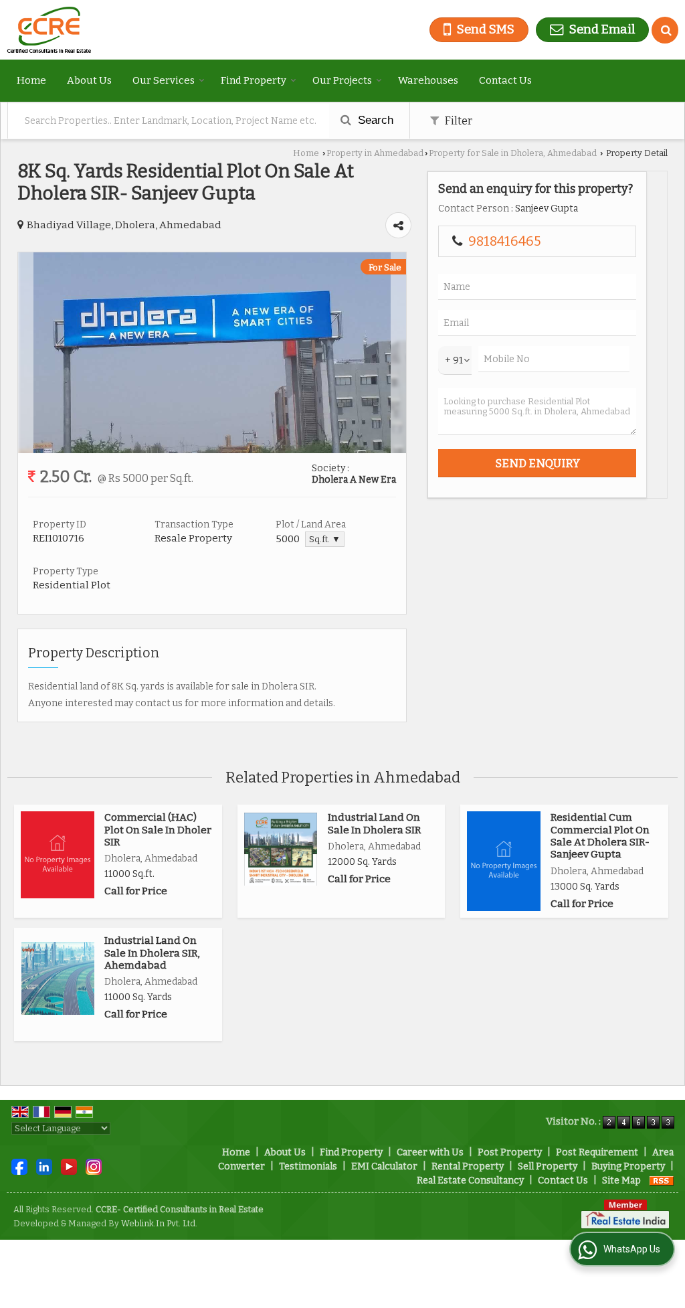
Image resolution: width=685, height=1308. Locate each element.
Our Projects (342, 80)
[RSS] (662, 1180)
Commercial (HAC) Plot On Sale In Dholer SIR (157, 829)
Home (31, 80)
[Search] (665, 30)
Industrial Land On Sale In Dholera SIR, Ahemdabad (151, 952)
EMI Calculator (384, 1166)
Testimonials (308, 1166)
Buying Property (628, 1166)
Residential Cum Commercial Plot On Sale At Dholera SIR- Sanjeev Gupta (600, 835)
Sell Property (547, 1166)
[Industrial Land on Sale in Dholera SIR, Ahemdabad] (57, 978)
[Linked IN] (44, 1165)
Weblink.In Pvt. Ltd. (159, 1223)
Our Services (163, 80)
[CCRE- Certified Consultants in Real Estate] (49, 30)
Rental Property (467, 1166)
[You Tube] (69, 1165)
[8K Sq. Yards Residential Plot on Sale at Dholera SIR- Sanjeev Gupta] (212, 450)
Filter (457, 120)
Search (374, 120)
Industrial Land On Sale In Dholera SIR (374, 823)
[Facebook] (19, 1165)
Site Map (621, 1180)
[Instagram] (94, 1165)
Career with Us (430, 1152)
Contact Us (505, 80)
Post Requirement (597, 1152)
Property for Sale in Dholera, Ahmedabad (513, 153)
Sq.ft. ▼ (324, 539)
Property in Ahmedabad (374, 153)
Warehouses (428, 80)
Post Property (510, 1152)
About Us (89, 80)
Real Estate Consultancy (470, 1180)
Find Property (253, 80)
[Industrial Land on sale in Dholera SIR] (280, 849)
